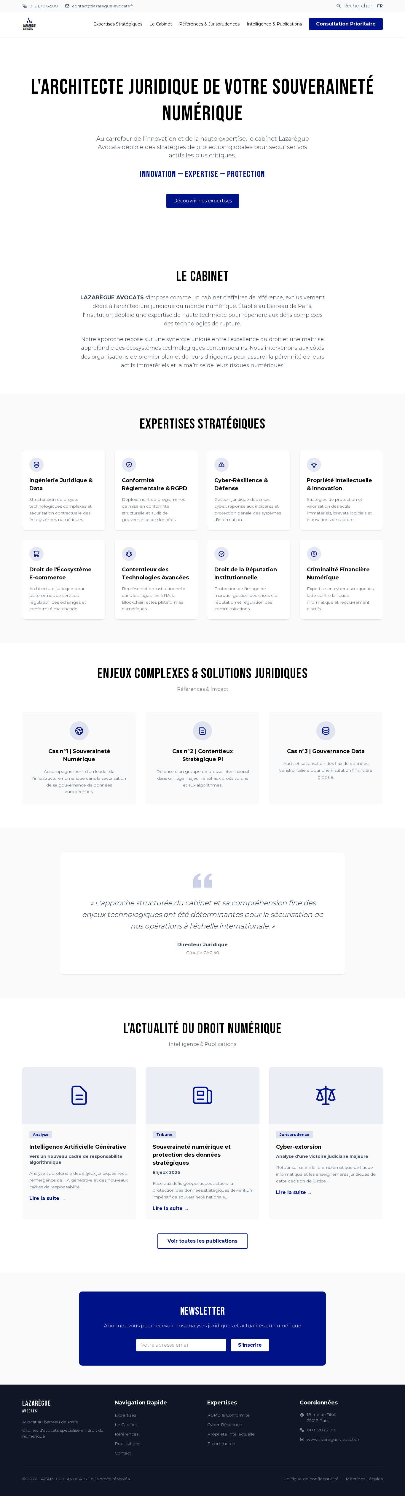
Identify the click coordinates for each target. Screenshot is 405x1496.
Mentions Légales (364, 1478)
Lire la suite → (47, 1198)
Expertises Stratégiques (117, 24)
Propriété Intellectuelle (231, 1434)
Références (126, 1434)
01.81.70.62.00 (321, 1430)
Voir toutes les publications (202, 1241)
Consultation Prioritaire (346, 24)
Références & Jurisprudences (209, 24)
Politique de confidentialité (311, 1478)
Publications (127, 1443)
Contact (123, 1453)
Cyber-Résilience (224, 1424)
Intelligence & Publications (274, 24)
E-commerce (221, 1443)
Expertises (125, 1415)
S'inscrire (250, 1345)
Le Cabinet (160, 24)
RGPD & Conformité (228, 1415)
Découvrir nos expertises (202, 201)
